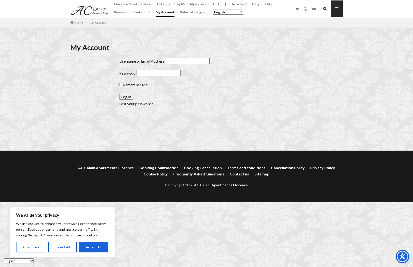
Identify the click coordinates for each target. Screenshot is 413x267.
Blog (255, 4)
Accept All (93, 247)
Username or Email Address (141, 61)
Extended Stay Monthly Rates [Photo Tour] (191, 4)
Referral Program (193, 12)
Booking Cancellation (203, 167)
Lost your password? (136, 103)
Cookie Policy (156, 174)
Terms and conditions (246, 167)
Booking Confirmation (159, 167)
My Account (165, 12)
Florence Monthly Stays (133, 4)
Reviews (120, 12)
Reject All (62, 247)
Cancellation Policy (288, 167)
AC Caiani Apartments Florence (106, 167)
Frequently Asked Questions (198, 174)
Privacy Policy (322, 167)
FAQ (268, 4)
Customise (31, 247)
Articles (238, 4)
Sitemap (262, 174)
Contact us (141, 12)
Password (127, 73)
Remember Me (135, 84)
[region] (62, 232)
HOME (78, 22)
